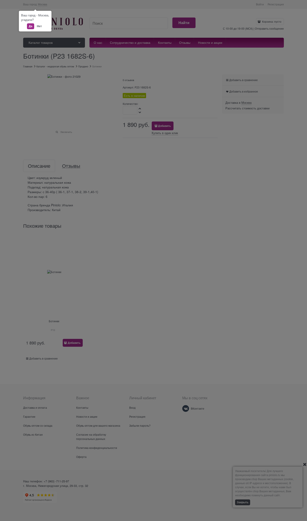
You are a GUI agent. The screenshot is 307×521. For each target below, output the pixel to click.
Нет (39, 26)
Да (30, 26)
